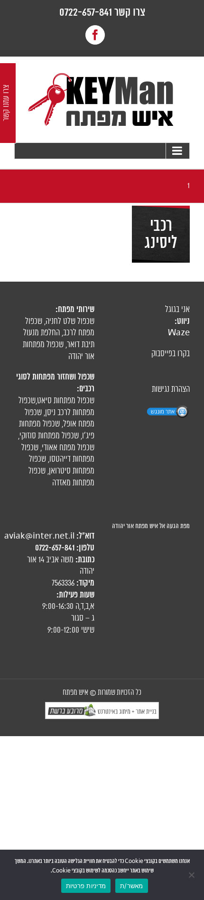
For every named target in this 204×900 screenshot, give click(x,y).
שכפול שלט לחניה (70, 321)
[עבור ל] (102, 150)
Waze (179, 333)
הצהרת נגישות (171, 389)
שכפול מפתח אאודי (68, 448)
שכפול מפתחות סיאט (65, 401)
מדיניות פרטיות (86, 886)
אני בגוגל (177, 309)
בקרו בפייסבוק (170, 354)
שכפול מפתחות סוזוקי (49, 436)
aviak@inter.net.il (39, 536)
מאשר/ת (131, 886)
